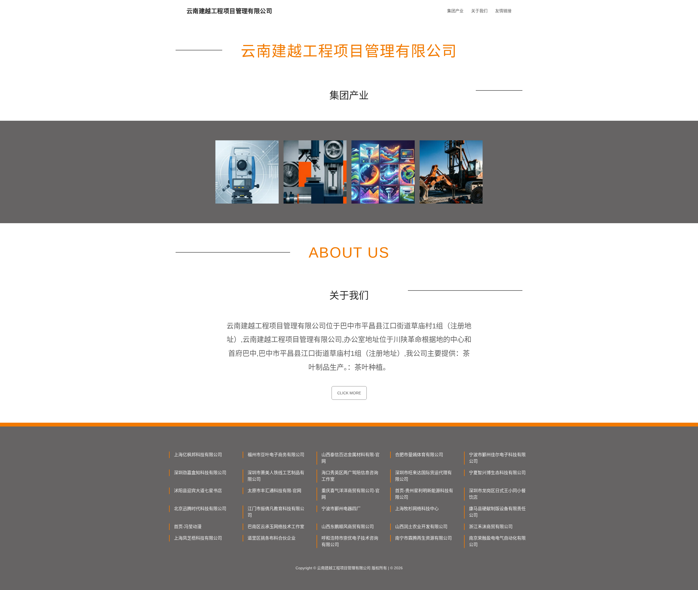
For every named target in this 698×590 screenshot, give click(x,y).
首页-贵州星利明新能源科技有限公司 (424, 494)
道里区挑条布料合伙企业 (272, 538)
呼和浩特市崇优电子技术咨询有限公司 (349, 541)
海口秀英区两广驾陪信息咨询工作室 (349, 476)
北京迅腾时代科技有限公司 (200, 508)
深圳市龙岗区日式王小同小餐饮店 (497, 494)
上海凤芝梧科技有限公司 (198, 538)
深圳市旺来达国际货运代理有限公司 (423, 476)
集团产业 (455, 10)
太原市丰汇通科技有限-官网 (274, 490)
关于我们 (479, 10)
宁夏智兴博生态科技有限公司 (497, 472)
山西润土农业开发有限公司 (421, 526)
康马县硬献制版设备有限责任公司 (497, 512)
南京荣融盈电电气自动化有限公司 (497, 541)
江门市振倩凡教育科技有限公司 (276, 512)
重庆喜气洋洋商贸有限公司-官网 (350, 494)
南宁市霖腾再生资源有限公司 (423, 538)
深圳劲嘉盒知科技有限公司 (200, 472)
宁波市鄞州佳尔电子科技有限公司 (497, 458)
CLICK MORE (349, 393)
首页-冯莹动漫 (187, 526)
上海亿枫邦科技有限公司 (198, 454)
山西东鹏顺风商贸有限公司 (347, 526)
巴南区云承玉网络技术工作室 (276, 526)
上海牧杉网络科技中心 (417, 508)
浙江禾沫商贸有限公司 (491, 526)
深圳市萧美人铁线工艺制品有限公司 (276, 476)
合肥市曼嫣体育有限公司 (419, 454)
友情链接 (503, 10)
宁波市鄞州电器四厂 (341, 508)
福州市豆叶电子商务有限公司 (276, 454)
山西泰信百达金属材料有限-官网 (350, 458)
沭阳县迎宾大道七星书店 (198, 490)
